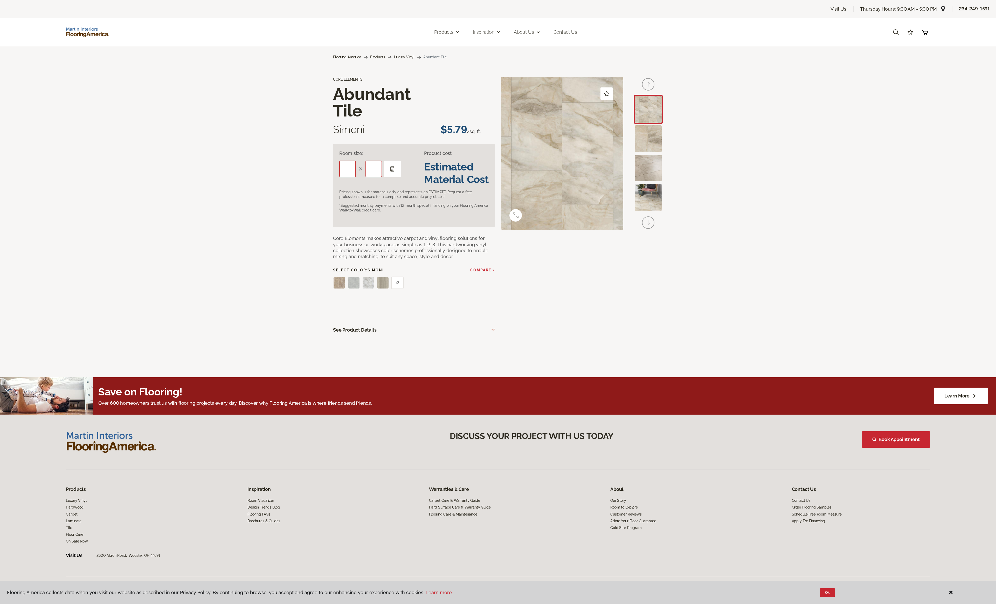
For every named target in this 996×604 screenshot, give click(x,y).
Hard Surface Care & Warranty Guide (460, 507)
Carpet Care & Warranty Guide (454, 500)
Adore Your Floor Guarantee (633, 521)
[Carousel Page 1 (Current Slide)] (648, 109)
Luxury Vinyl (404, 57)
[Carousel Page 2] (648, 138)
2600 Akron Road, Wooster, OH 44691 (128, 555)
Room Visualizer (260, 500)
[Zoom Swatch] (515, 215)
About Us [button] (524, 32)
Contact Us (565, 32)
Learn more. (439, 592)
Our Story (618, 500)
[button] (896, 32)
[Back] (648, 84)
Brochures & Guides (263, 521)
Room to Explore (624, 507)
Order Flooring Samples (812, 507)
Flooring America (347, 57)
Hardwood (75, 507)
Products (377, 57)
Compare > (482, 270)
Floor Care (74, 534)
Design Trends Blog (263, 507)
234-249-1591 (974, 8)
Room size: (351, 153)
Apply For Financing (808, 521)
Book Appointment (899, 439)
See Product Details (355, 330)
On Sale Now (77, 541)
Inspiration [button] (483, 32)
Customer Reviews (626, 514)
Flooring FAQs (258, 514)
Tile (69, 528)
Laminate (73, 521)
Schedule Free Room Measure (817, 514)
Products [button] (443, 32)
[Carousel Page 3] (648, 168)
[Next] (648, 222)
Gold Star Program (626, 528)
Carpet (71, 514)
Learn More (957, 396)
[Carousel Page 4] (648, 197)
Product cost (438, 153)
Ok (827, 593)
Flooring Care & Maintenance (453, 514)
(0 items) (925, 32)
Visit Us (839, 9)
